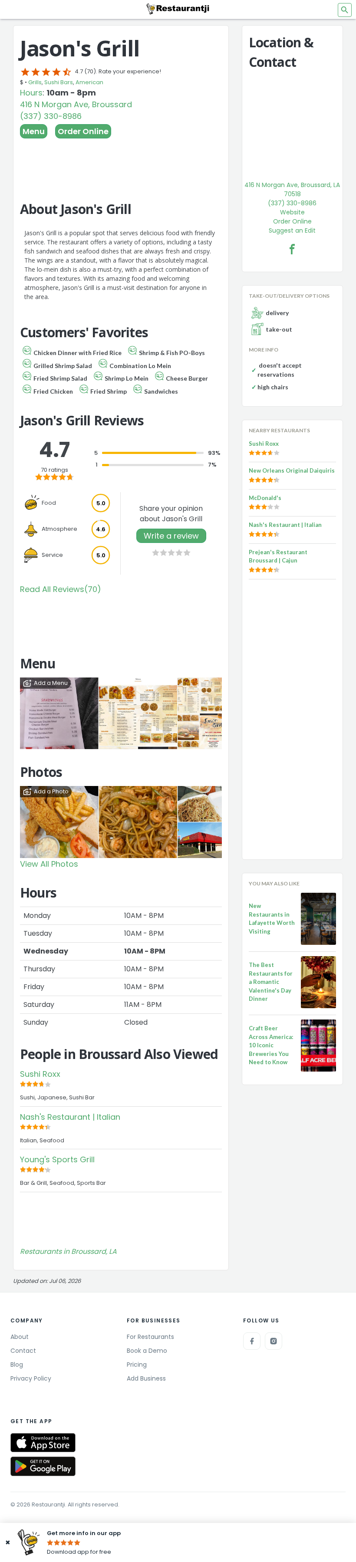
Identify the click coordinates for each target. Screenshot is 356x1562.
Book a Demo (147, 1350)
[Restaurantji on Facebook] (251, 1341)
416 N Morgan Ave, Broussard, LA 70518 (292, 189)
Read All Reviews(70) (60, 589)
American (89, 82)
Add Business (146, 1378)
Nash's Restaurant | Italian (70, 1116)
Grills (35, 82)
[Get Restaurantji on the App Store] (43, 1443)
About (19, 1336)
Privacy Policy (30, 1378)
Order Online (83, 131)
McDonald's (265, 497)
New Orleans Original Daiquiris (292, 470)
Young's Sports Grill (57, 1159)
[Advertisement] (121, 162)
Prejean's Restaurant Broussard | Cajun (278, 556)
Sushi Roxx (40, 1074)
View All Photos (49, 863)
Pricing (137, 1364)
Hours (31, 92)
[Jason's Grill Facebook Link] (292, 249)
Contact (23, 1350)
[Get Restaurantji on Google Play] (43, 1466)
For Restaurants (150, 1336)
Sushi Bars (58, 82)
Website (292, 212)
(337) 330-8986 (51, 116)
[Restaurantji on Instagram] (273, 1341)
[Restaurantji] (178, 8)
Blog (16, 1364)
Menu (34, 131)
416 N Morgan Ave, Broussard (76, 104)
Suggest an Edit (292, 230)
